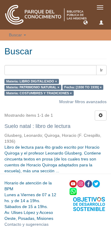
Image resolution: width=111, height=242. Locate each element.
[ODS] (89, 203)
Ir (101, 70)
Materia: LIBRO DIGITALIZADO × (31, 81)
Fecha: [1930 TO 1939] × (83, 87)
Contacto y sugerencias (26, 224)
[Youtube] (73, 183)
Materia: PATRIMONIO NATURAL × (32, 87)
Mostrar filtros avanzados (83, 101)
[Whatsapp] (73, 191)
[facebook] (88, 183)
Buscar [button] (16, 35)
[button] (85, 22)
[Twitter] (96, 183)
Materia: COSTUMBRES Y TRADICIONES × (39, 93)
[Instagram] (81, 183)
